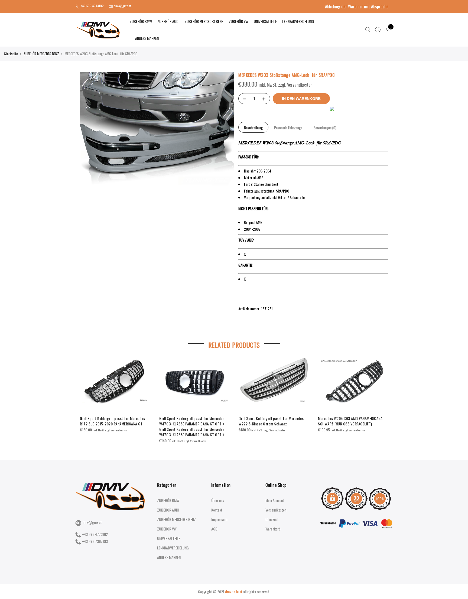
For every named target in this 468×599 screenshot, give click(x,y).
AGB (214, 529)
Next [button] (383, 397)
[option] (115, 395)
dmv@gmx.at (92, 522)
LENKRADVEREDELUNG (298, 21)
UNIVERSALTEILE (265, 21)
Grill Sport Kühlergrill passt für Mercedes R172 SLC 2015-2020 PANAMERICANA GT (112, 421)
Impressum (219, 519)
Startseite (11, 53)
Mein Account (274, 500)
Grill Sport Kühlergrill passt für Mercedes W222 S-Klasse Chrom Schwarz (271, 421)
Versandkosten (275, 510)
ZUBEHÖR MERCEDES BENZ (204, 21)
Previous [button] (85, 397)
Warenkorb (273, 529)
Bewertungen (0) (325, 127)
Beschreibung (253, 127)
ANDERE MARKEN (147, 38)
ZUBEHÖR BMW (141, 21)
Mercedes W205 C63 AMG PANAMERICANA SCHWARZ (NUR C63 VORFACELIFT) (350, 421)
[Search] (368, 29)
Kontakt (216, 510)
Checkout (272, 519)
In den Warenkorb (301, 98)
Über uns (217, 500)
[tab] (253, 127)
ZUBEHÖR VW (238, 21)
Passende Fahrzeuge (288, 127)
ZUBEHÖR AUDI (168, 21)
